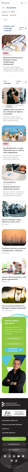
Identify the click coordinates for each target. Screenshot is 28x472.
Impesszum (5, 428)
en (22, 3)
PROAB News (11, 8)
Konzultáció (14, 439)
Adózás (6, 53)
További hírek (21, 28)
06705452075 (15, 344)
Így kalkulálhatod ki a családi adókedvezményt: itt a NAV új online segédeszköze (13, 150)
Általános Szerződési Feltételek (12, 424)
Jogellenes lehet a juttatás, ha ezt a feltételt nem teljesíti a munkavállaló (13, 112)
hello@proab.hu (15, 338)
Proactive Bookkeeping (9, 106)
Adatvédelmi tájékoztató (10, 420)
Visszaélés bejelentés (8, 433)
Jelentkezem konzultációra (13, 350)
